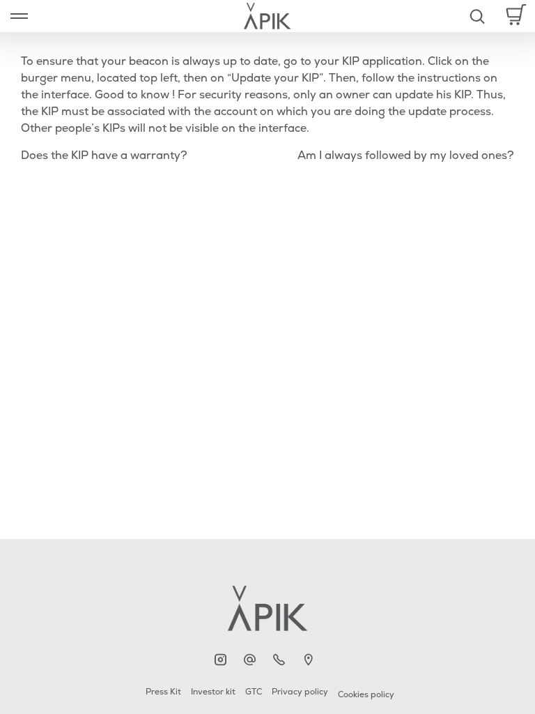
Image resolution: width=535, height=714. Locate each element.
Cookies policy (366, 695)
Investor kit (213, 692)
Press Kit (163, 692)
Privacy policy (300, 692)
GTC (253, 692)
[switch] (19, 16)
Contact (253, 660)
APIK (224, 660)
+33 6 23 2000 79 (282, 660)
